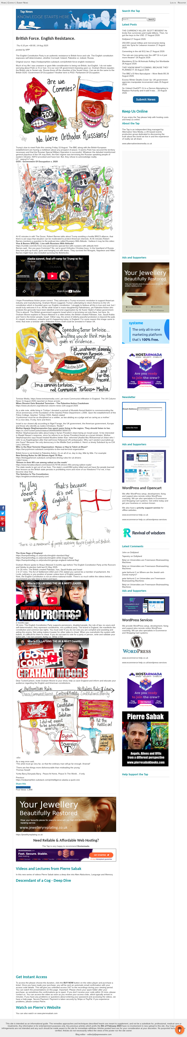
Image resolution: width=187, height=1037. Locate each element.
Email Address (130, 409)
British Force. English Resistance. (45, 38)
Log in (173, 2)
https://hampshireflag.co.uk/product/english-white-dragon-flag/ (44, 558)
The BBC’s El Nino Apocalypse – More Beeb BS (144, 73)
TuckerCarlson (27, 680)
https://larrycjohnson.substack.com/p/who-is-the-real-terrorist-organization (50, 449)
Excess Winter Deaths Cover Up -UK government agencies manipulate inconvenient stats (145, 81)
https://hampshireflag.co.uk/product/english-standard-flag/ (42, 555)
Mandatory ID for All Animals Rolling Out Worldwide (145, 61)
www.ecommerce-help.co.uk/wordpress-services (144, 519)
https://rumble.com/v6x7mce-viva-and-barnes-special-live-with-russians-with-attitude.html (57, 246)
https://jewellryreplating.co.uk (29, 834)
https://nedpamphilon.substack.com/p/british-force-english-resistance (63, 62)
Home (3, 2)
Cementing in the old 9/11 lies (135, 51)
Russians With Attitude (76, 241)
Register (182, 2)
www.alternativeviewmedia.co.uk (137, 143)
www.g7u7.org (26, 159)
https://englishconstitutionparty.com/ (32, 476)
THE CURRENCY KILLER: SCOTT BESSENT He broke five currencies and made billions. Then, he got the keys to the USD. (145, 32)
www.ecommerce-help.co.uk (135, 515)
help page (27, 999)
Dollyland (126, 39)
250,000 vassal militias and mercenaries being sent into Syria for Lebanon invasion (143, 44)
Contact (11, 2)
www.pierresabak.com (47, 1013)
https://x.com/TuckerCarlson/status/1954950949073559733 (43, 430)
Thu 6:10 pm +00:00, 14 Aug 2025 (33, 45)
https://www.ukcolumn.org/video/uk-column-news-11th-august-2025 (47, 405)
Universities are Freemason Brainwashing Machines (143, 579)
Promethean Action (31, 300)
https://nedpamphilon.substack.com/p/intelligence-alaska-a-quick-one (48, 780)
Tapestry (126, 556)
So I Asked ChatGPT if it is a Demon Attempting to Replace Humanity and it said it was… (145, 89)
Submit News (22, 2)
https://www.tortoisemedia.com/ (45, 398)
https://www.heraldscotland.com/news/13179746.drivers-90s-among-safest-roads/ (53, 465)
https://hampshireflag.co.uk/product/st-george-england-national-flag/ (47, 560)
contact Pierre (38, 1001)
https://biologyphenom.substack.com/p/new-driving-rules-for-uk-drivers (48, 458)
